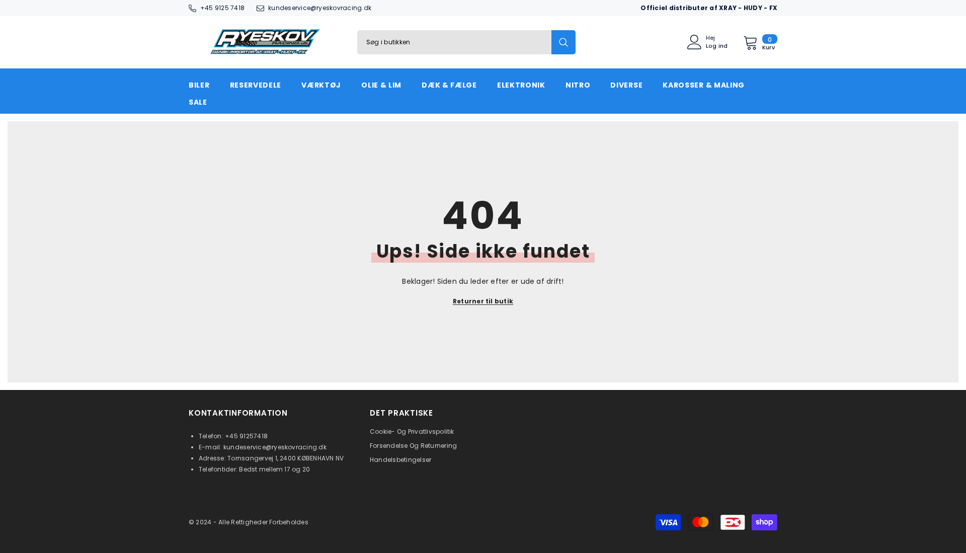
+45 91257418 (246, 436)
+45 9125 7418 (222, 8)
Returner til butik (483, 301)
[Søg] (466, 42)
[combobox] (454, 42)
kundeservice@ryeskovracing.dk (319, 8)
